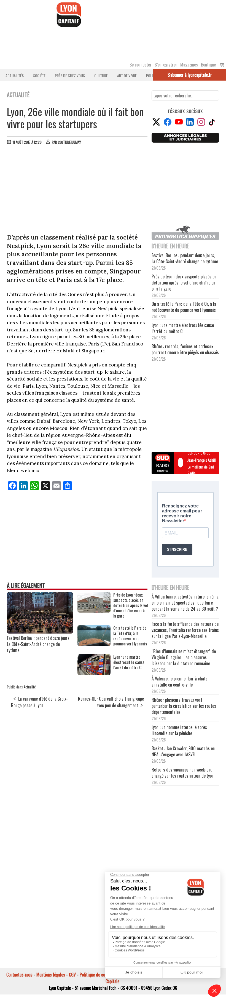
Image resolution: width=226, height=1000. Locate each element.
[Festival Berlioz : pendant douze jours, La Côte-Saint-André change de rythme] (40, 631)
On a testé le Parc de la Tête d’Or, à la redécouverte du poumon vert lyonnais (130, 635)
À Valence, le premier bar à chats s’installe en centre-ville (180, 681)
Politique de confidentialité (103, 974)
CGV (72, 974)
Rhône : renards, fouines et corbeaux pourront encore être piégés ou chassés (185, 349)
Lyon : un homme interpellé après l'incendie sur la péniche (179, 730)
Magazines (189, 64)
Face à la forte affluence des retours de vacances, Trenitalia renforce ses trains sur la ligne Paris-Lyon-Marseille (185, 630)
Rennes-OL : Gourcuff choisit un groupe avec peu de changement (111, 702)
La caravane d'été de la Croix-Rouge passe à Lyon (39, 702)
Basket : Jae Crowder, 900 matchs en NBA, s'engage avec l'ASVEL (183, 751)
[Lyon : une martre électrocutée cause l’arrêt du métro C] (94, 673)
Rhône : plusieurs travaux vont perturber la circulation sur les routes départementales (184, 706)
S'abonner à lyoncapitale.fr (190, 74)
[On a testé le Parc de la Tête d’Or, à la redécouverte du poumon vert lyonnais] (94, 644)
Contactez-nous (19, 974)
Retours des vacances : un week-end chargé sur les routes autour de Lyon (183, 773)
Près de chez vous (70, 75)
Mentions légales (50, 974)
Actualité (30, 687)
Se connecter (141, 64)
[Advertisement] (77, 190)
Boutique (208, 64)
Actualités (15, 75)
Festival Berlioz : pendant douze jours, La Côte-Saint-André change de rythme (38, 644)
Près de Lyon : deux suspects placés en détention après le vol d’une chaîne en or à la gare (130, 605)
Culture (101, 75)
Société (39, 75)
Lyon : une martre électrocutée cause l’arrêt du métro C (128, 662)
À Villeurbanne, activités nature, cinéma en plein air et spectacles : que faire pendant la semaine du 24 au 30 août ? (185, 603)
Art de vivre (127, 75)
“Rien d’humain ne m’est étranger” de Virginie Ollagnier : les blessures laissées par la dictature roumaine (184, 657)
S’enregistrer (166, 64)
